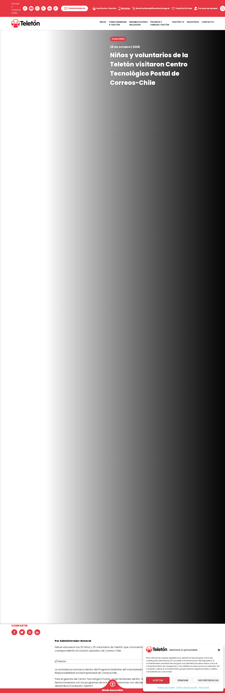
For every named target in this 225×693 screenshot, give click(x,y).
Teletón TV (178, 22)
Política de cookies (166, 687)
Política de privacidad (186, 687)
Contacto (208, 22)
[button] (218, 650)
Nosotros (193, 22)
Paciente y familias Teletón (159, 23)
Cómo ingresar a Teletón (118, 23)
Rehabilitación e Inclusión (138, 23)
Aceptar (158, 680)
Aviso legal (204, 687)
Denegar (183, 680)
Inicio (103, 22)
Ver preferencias (208, 680)
